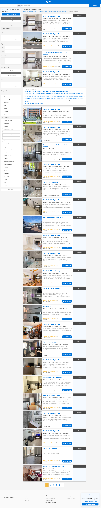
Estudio (6, 111)
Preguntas (69, 496)
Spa (5, 182)
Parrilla (5, 170)
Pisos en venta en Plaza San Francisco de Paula (36, 91)
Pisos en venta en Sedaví (69, 93)
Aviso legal (47, 496)
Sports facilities (8, 155)
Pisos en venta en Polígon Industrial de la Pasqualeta (42, 95)
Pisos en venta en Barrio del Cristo (57, 96)
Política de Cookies (49, 500)
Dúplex (5, 108)
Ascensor (6, 123)
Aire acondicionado (9, 129)
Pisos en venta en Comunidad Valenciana (35, 11)
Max (3, 51)
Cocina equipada (8, 120)
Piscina (6, 141)
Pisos (11, 73)
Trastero (6, 138)
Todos (11, 70)
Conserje (6, 167)
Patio (5, 185)
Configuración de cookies (50, 502)
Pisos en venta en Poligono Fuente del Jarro (59, 100)
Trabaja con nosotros (30, 496)
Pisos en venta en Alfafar (43, 93)
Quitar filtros (11, 189)
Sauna (5, 179)
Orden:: (11, 25)
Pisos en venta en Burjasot (43, 96)
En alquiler (11, 20)
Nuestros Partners (71, 498)
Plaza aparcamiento (9, 135)
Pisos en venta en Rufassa (78, 95)
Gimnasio (6, 158)
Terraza (6, 126)
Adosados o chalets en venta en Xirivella (34, 103)
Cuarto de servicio (8, 150)
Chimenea (6, 173)
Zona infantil (7, 176)
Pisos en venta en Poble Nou (56, 93)
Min (3, 47)
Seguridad (6, 147)
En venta (11, 18)
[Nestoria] (50, 2)
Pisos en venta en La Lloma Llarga (48, 98)
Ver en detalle (67, 28)
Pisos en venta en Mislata (30, 96)
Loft (5, 114)
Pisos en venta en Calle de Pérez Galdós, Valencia (58, 91)
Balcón (5, 132)
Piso (5, 97)
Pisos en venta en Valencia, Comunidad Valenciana (55, 11)
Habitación (6, 102)
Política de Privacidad (50, 498)
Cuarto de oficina (8, 164)
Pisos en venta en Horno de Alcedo (63, 95)
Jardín (5, 152)
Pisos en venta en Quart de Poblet (74, 96)
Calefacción (7, 144)
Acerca (26, 498)
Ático (5, 105)
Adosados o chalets (11, 75)
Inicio (24, 11)
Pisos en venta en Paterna (63, 98)
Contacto (27, 500)
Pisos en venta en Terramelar (76, 98)
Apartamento (7, 100)
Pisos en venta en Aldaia (43, 100)
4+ (16, 39)
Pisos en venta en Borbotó (31, 93)
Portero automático (9, 161)
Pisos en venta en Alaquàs (31, 100)
